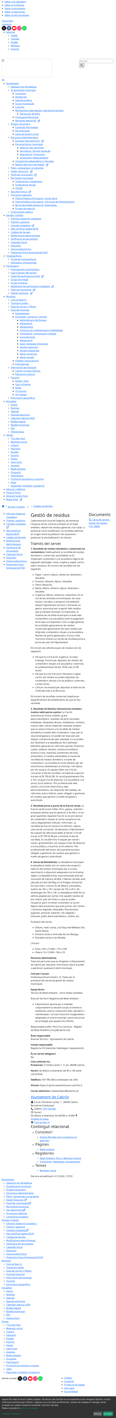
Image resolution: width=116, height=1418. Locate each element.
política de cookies (29, 1408)
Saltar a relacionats (15, 11)
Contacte (6, 24)
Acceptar (108, 1413)
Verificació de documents (19, 1243)
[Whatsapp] (24, 27)
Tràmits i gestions (15, 520)
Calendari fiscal (14, 554)
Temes (5, 1321)
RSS (8, 1314)
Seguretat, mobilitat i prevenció (23, 1372)
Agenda (10, 1297)
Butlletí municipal (15, 1311)
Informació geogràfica (18, 1284)
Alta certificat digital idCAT (20, 1233)
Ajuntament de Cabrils (50, 1096)
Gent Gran (11, 1348)
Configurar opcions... (12, 1413)
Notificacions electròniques (21, 1240)
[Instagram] (19, 27)
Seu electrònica (14, 1210)
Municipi (6, 1260)
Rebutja (97, 1413)
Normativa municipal (17, 1206)
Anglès (14, 42)
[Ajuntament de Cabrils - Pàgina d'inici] (27, 67)
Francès (15, 49)
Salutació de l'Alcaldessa (19, 1183)
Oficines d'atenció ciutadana (21, 1223)
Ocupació (11, 1358)
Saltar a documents (15, 8)
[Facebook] (9, 27)
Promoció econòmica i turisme (22, 1365)
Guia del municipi (15, 1274)
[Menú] (3, 80)
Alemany (15, 45)
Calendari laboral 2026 (18, 1304)
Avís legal (69, 1388)
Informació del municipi (19, 1277)
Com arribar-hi (42, 1122)
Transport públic (15, 1267)
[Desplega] (27, 507)
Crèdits (68, 1378)
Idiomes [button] (10, 32)
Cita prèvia (7, 20)
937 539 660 (49, 1108)
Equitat (10, 1338)
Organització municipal (18, 1186)
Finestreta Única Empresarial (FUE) (24, 1257)
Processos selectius (16, 1213)
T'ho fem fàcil (13, 1325)
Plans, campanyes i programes (22, 1196)
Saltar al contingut (14, 5)
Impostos (11, 557)
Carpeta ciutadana (16, 1230)
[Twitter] (4, 27)
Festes (9, 1345)
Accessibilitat (71, 1391)
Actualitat (7, 1287)
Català (14, 35)
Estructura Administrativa (20, 1193)
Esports (10, 1341)
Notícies (10, 1294)
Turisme (10, 1281)
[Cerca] (81, 65)
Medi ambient (13, 1355)
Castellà (15, 38)
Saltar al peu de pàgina (17, 15)
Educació (11, 1335)
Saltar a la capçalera (15, 1)
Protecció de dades (74, 1384)
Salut (9, 1369)
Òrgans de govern (16, 1189)
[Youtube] (14, 27)
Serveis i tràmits (16, 506)
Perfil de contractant (17, 1203)
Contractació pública (17, 1216)
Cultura (10, 1331)
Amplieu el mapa (40, 1119)
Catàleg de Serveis (43, 506)
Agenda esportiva (15, 1301)
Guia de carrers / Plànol (18, 1270)
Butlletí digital (13, 1308)
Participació (12, 1362)
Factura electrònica (16, 561)
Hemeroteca (13, 1318)
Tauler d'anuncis (15, 1199)
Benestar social (14, 1328)
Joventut (10, 1352)
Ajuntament (8, 1179)
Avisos (9, 1291)
